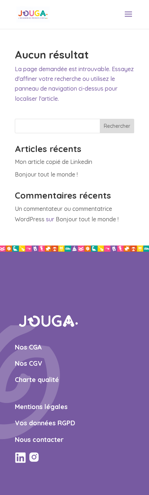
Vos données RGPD (45, 423)
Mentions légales (41, 407)
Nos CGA (28, 347)
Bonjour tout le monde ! (46, 174)
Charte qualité (37, 379)
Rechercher (117, 126)
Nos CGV (28, 363)
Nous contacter (39, 439)
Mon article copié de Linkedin (53, 161)
